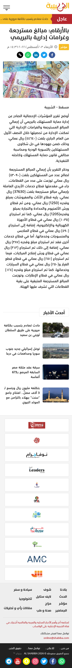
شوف (47, 589)
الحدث (63, 596)
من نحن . (64, 648)
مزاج (48, 603)
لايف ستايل (43, 596)
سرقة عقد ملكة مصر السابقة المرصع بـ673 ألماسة (26, 372)
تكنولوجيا (25, 598)
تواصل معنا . (33, 648)
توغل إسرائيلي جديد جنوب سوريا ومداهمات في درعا (23, 351)
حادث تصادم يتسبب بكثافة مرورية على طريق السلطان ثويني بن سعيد (24, 19)
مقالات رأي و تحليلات (18, 608)
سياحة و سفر (23, 589)
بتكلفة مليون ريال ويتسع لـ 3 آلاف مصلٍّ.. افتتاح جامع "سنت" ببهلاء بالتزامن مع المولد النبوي (22, 395)
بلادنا (63, 589)
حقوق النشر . (14, 648)
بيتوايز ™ (17, 653)
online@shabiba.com (56, 638)
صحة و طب (44, 610)
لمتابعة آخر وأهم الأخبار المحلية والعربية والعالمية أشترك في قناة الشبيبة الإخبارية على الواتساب (37, 624)
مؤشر (64, 47)
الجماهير (61, 610)
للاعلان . (49, 648)
